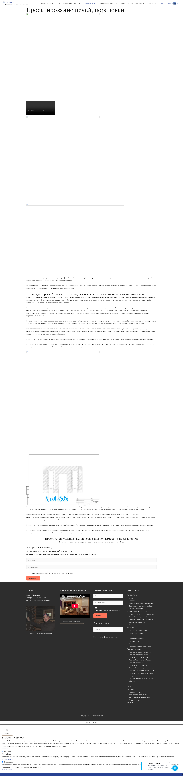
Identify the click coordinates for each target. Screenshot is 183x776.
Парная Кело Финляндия (138, 655)
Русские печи (134, 641)
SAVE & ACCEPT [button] (7, 770)
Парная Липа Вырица (137, 663)
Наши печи (131, 627)
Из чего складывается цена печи (141, 603)
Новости (132, 601)
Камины (132, 644)
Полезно (130, 689)
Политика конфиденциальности (105, 637)
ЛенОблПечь (132, 595)
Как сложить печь (135, 692)
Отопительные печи (136, 638)
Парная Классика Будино (138, 657)
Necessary (7, 751)
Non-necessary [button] (7, 759)
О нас (131, 598)
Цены (129, 686)
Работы (130, 684)
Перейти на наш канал (71, 621)
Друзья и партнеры (136, 609)
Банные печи (134, 636)
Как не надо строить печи (138, 695)
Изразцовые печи (136, 633)
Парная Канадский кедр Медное (141, 652)
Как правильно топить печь (139, 697)
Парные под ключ (134, 649)
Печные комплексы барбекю (140, 646)
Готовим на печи (135, 700)
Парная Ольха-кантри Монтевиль (141, 668)
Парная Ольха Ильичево (138, 665)
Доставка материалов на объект (141, 606)
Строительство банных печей (140, 625)
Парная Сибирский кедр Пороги (141, 670)
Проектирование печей (138, 630)
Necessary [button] (5, 749)
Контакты (130, 703)
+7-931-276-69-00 (165, 3)
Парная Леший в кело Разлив (140, 660)
